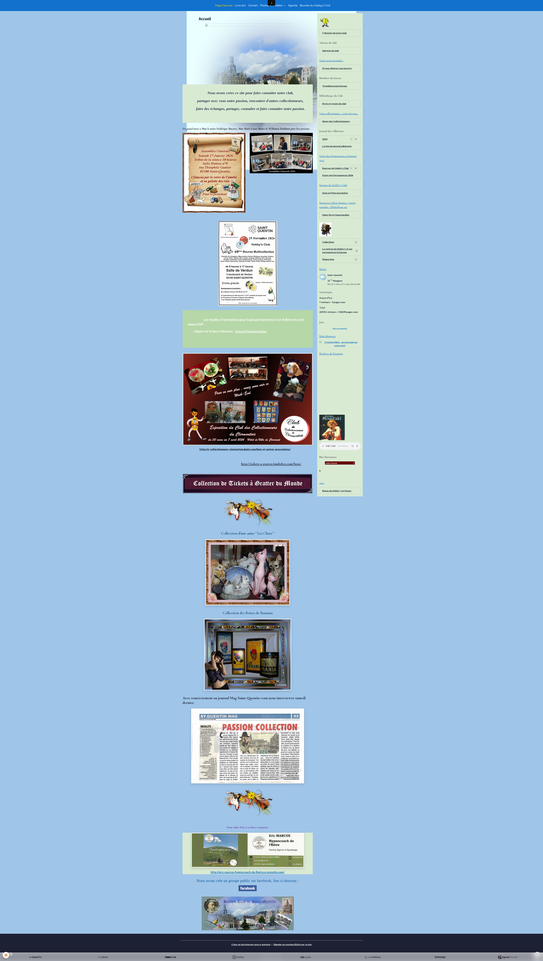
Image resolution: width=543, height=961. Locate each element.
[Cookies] (6, 955)
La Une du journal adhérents (337, 146)
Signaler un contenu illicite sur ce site (292, 944)
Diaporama (339, 259)
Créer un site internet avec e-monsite (250, 944)
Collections (339, 242)
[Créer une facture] (305, 957)
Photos (264, 5)
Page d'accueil (224, 5)
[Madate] (103, 957)
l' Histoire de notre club (334, 33)
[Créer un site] (35, 957)
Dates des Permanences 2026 (337, 175)
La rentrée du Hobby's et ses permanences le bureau (339, 250)
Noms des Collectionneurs (336, 121)
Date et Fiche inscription (251, 331)
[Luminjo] (440, 957)
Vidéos (278, 5)
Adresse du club (330, 50)
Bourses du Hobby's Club (315, 5)
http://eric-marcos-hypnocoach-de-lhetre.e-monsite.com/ (248, 872)
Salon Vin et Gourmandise (335, 214)
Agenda (293, 5)
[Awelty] (237, 957)
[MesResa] (170, 957)
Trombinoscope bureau (334, 86)
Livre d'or (240, 5)
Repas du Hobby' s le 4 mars (336, 490)
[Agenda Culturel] (507, 957)
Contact (253, 5)
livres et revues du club (334, 103)
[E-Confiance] (372, 957)
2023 (324, 139)
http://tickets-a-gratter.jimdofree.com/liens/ (271, 464)
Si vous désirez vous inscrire (337, 68)
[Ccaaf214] (247, 512)
